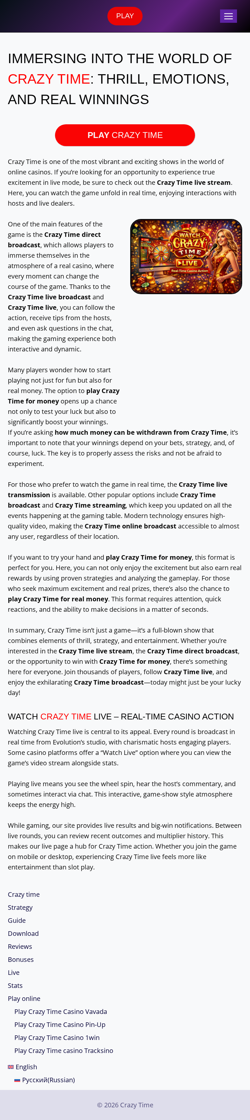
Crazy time (24, 894)
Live (14, 972)
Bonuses (21, 959)
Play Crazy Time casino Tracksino (63, 1050)
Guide (17, 920)
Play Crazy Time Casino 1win (57, 1037)
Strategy (20, 907)
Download (23, 933)
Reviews (20, 946)
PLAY (125, 16)
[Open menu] (228, 15)
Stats (15, 985)
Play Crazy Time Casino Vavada (60, 1011)
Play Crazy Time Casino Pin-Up (59, 1024)
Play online (24, 998)
